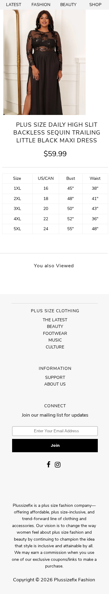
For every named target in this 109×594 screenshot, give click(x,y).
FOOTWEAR (55, 333)
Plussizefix (65, 580)
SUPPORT (55, 377)
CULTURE (55, 347)
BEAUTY (68, 5)
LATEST (13, 5)
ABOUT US (55, 384)
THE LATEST (55, 320)
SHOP (95, 5)
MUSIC (55, 340)
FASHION (40, 5)
